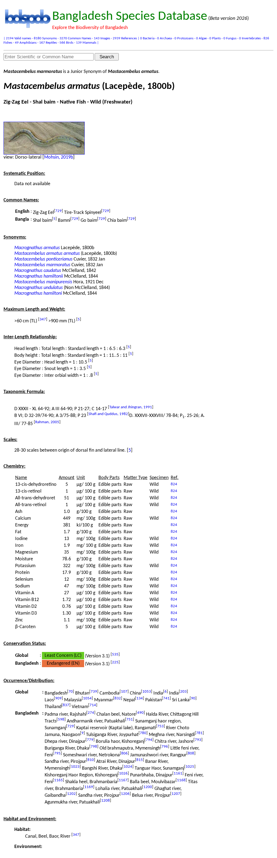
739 (94, 692)
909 (58, 698)
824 (174, 484)
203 (183, 692)
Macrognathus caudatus (37, 270)
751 (129, 720)
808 (191, 753)
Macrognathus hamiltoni (38, 293)
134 (139, 698)
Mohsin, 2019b (58, 157)
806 (124, 753)
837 (66, 705)
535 (115, 655)
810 (90, 760)
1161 (178, 774)
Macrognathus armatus (37, 248)
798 (94, 747)
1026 (123, 774)
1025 (190, 767)
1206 (125, 794)
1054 (87, 698)
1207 (176, 794)
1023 (75, 767)
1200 (147, 787)
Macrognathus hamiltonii (38, 276)
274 (91, 713)
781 (199, 733)
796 (164, 747)
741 (166, 698)
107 (124, 692)
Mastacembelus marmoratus (42, 265)
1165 (58, 780)
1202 (71, 794)
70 (70, 692)
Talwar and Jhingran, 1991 (130, 407)
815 (139, 760)
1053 (146, 692)
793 (198, 740)
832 (117, 698)
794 (149, 740)
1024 (128, 767)
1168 (181, 780)
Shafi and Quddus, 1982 (108, 414)
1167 (123, 780)
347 (42, 319)
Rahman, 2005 (47, 422)
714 (93, 705)
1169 (88, 787)
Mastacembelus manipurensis (43, 282)
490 (140, 713)
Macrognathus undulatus (38, 287)
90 (193, 698)
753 (160, 726)
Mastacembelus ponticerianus (43, 259)
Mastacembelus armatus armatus (47, 253)
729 (58, 211)
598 (61, 720)
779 (90, 740)
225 (115, 662)
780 (143, 733)
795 (57, 753)
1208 (105, 801)
